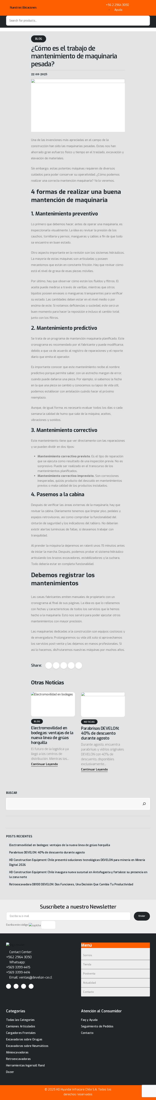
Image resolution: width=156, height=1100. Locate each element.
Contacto (88, 992)
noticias (89, 721)
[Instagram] (23, 986)
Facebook (48, 665)
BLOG (38, 38)
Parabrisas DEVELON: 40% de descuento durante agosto (100, 733)
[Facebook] (8, 986)
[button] (44, 764)
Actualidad (89, 982)
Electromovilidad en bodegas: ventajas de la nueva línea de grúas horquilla (52, 735)
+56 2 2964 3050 (117, 5)
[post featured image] (53, 704)
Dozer (10, 1072)
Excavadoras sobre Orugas (24, 1039)
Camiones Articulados (20, 1026)
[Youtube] (16, 986)
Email (78, 665)
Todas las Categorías (20, 1020)
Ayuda (118, 10)
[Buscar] (144, 804)
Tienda (87, 964)
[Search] (145, 20)
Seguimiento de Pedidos (97, 1026)
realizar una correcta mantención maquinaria (61, 181)
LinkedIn (63, 665)
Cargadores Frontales (21, 1033)
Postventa (89, 973)
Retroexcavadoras (18, 1059)
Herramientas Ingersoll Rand (25, 1065)
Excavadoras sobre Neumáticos (27, 1046)
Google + (71, 665)
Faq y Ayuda (89, 1020)
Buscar (11, 793)
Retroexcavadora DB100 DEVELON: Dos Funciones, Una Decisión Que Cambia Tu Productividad (71, 884)
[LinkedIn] (31, 986)
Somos (87, 955)
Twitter (56, 665)
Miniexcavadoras (17, 1052)
